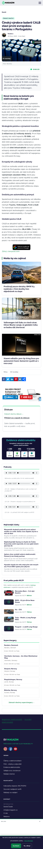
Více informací (28, 841)
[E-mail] (20, 379)
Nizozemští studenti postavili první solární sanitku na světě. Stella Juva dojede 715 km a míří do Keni (21, 531)
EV (11, 739)
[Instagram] (5, 749)
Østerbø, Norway (10, 690)
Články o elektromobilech (13, 761)
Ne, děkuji (27, 846)
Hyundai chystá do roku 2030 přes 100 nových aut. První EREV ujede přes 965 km (21, 566)
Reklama (6, 816)
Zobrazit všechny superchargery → (21, 702)
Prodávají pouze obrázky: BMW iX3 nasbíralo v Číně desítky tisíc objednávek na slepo (19, 288)
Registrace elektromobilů (12, 719)
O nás (6, 813)
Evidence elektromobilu (12, 767)
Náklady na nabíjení (10, 792)
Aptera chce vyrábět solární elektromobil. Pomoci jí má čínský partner (20, 555)
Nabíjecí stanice (9, 774)
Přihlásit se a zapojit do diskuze (16, 418)
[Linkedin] (12, 379)
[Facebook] (4, 379)
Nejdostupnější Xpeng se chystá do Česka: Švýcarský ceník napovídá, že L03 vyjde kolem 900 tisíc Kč (21, 544)
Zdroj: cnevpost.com (10, 251)
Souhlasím (16, 846)
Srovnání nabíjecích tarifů (12, 789)
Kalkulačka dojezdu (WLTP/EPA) (15, 786)
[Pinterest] (16, 379)
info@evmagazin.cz (11, 810)
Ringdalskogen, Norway (13, 679)
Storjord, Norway (10, 669)
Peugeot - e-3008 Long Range (26, 627)
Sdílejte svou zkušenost (12, 770)
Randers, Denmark (11, 645)
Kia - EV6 (18, 610)
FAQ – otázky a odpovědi (12, 764)
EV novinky (14, 372)
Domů (4, 12)
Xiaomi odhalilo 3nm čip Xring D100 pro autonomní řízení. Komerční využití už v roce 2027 (21, 360)
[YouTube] (15, 749)
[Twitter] (8, 379)
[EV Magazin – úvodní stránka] (8, 3)
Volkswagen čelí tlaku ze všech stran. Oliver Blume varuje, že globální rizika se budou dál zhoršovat (21, 324)
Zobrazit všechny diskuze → (13, 414)
